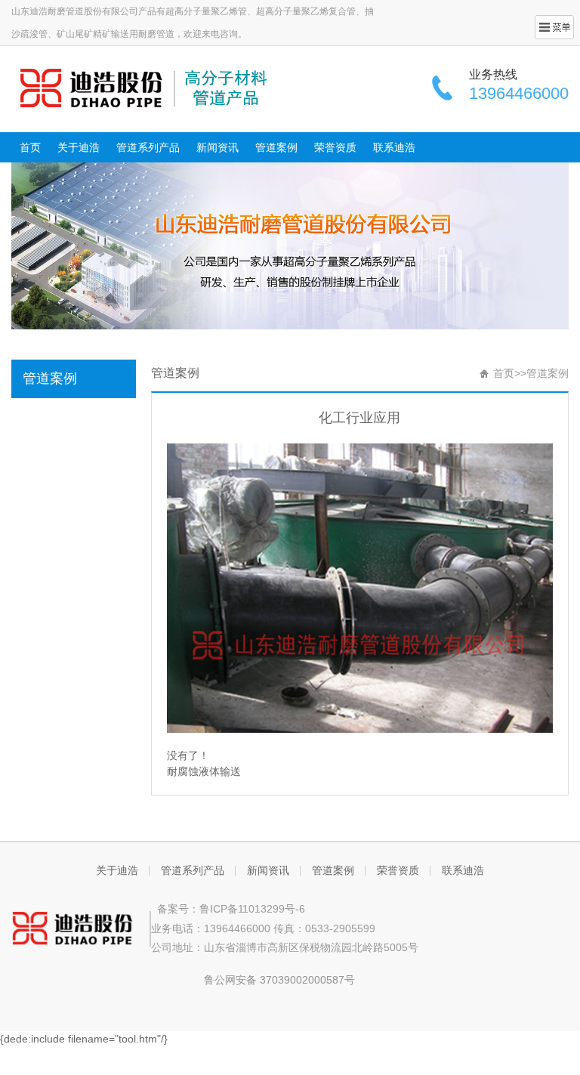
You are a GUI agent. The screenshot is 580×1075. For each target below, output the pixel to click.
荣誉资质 (335, 147)
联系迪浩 (394, 147)
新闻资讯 (217, 147)
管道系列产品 (148, 147)
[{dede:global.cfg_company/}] (145, 88)
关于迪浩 (78, 147)
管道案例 (276, 147)
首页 (30, 147)
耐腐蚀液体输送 (204, 771)
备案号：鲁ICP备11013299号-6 (228, 909)
